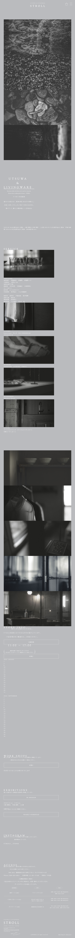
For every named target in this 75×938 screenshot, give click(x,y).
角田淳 (6, 295)
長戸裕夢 (25, 295)
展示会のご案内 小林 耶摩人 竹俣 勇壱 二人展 (24, 227)
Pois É (15, 333)
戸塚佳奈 (18, 295)
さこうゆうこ (8, 288)
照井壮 (12, 295)
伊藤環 (20, 280)
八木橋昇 (14, 301)
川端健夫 (19, 286)
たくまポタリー (14, 290)
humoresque (8, 333)
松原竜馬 (6, 301)
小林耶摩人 (27, 286)
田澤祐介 (14, 292)
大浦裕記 (6, 282)
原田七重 (6, 297)
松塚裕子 (14, 299)
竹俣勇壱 (6, 292)
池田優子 (6, 280)
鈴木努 (6, 290)
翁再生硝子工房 (8, 284)
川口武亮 (12, 286)
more (35, 229)
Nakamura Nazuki (9, 398)
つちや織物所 (22, 292)
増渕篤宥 (6, 299)
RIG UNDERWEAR (25, 333)
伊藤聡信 (14, 280)
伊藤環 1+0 (27, 280)
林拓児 (13, 297)
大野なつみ (14, 282)
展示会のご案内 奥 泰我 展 (19, 229)
